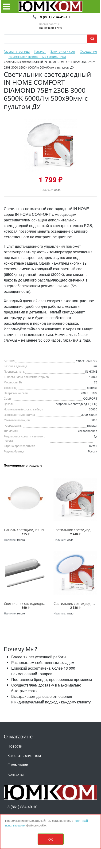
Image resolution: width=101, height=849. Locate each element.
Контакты (16, 774)
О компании (18, 765)
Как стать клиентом (24, 755)
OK (50, 839)
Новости (15, 746)
